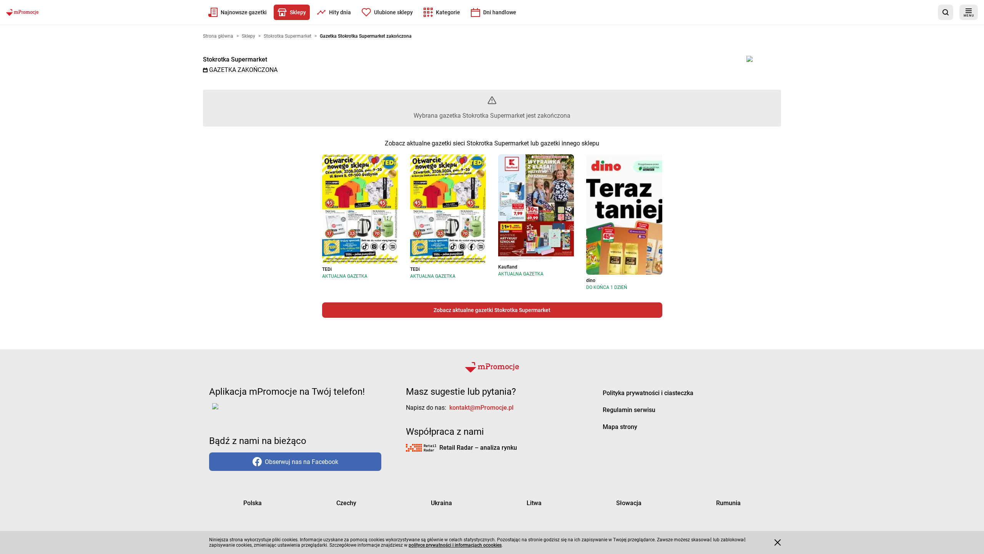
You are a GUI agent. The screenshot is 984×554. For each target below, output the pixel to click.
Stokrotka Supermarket (235, 59)
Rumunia (728, 503)
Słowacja (629, 503)
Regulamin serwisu (629, 410)
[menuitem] (237, 12)
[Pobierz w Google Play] (239, 411)
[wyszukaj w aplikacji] (945, 12)
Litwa (534, 503)
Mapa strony (620, 427)
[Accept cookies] (777, 542)
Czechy (346, 503)
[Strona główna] (22, 12)
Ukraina (441, 503)
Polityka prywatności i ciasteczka (648, 393)
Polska (252, 503)
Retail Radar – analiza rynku (478, 447)
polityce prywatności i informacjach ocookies (455, 545)
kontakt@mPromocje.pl (481, 407)
